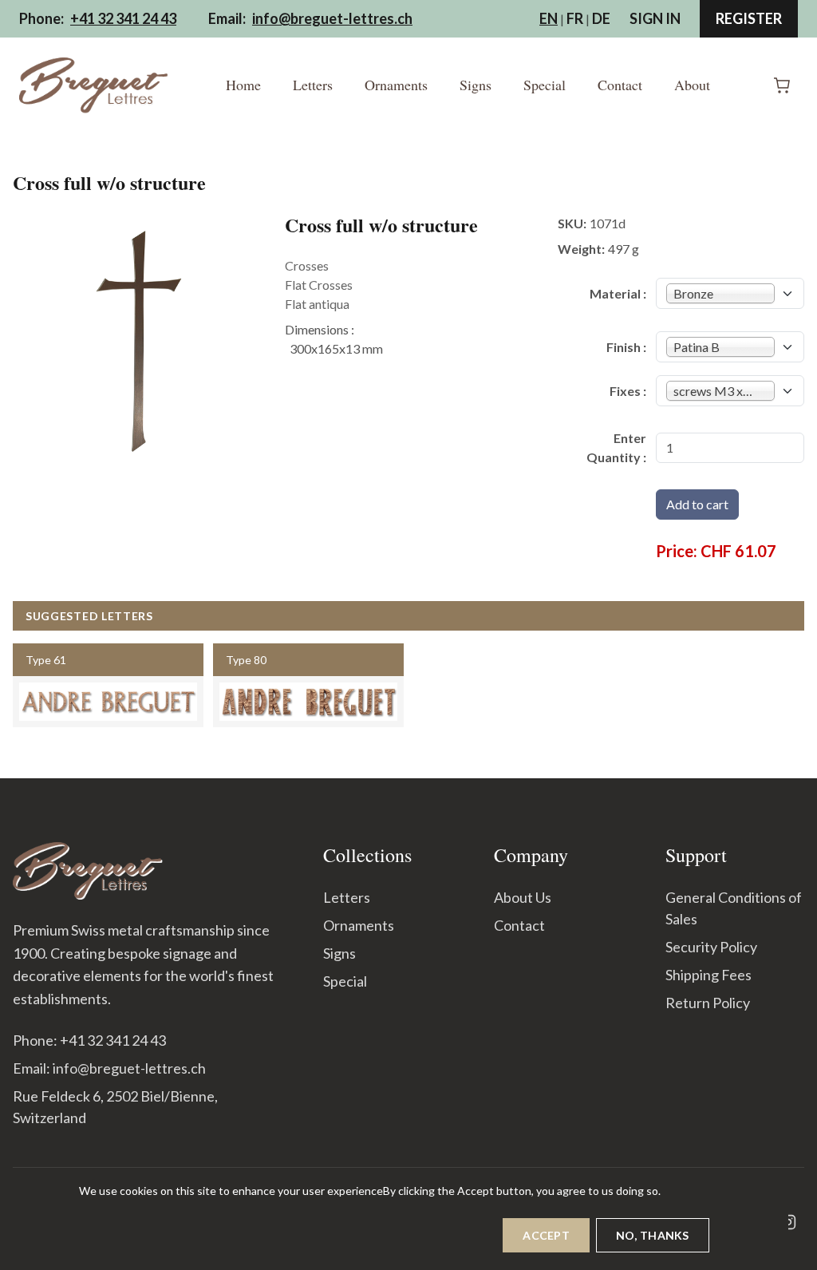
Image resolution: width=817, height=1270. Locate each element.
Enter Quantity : (616, 447)
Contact (620, 84)
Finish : (626, 346)
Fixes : (628, 390)
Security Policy (711, 946)
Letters (313, 84)
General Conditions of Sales (733, 908)
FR (574, 18)
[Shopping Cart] (782, 85)
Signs (475, 84)
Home (243, 84)
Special (544, 84)
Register (749, 18)
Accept (546, 1235)
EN (548, 18)
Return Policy (707, 1002)
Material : (618, 293)
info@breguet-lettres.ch (332, 18)
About (692, 84)
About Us (522, 897)
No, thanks (652, 1235)
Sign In (655, 18)
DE (601, 18)
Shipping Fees (708, 974)
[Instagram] (788, 1222)
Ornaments (396, 84)
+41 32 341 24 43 (123, 18)
